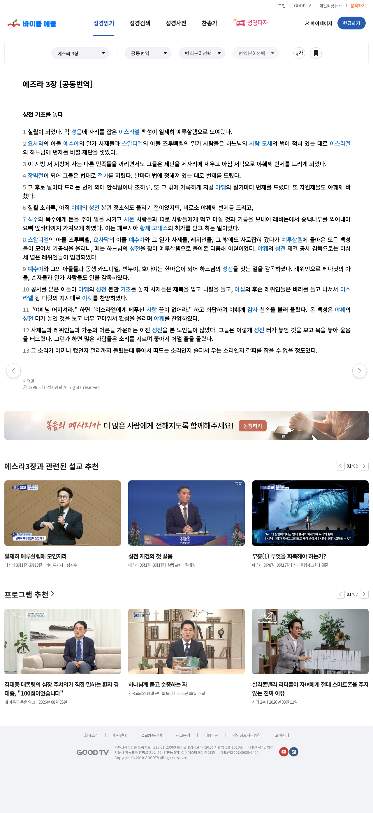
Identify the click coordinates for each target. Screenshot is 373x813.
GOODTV (302, 5)
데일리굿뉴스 (330, 5)
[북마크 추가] (316, 53)
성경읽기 (103, 23)
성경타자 (257, 23)
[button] (80, 53)
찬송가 (209, 23)
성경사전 (176, 23)
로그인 (280, 5)
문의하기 (358, 5)
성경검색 (139, 23)
